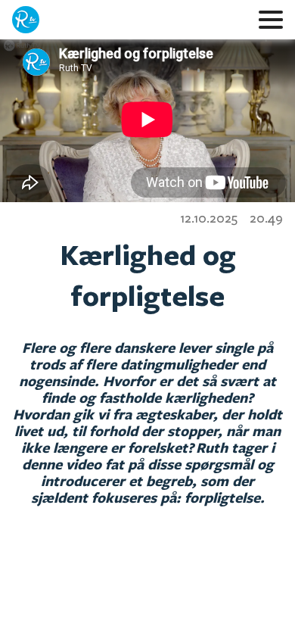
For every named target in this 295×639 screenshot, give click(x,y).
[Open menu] (271, 20)
